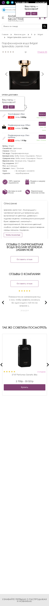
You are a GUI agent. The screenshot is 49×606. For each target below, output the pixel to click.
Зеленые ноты (20, 161)
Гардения (31, 161)
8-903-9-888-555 (22, 2)
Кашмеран (30, 156)
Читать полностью (13, 235)
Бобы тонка (19, 156)
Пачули (39, 156)
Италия (13, 151)
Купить (24, 387)
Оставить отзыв (24, 259)
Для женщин (12, 166)
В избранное (27, 52)
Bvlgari (11, 146)
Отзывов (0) (42, 52)
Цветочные (17, 148)
